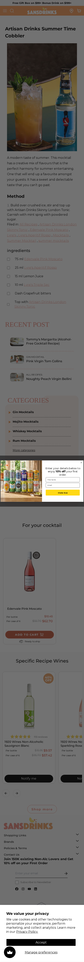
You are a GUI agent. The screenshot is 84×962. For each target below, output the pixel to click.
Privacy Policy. (27, 932)
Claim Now (63, 492)
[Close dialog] (81, 462)
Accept (41, 942)
